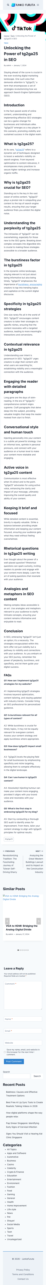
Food (9, 1190)
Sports (10, 1228)
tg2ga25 (20, 149)
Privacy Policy (23, 1270)
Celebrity (11, 1168)
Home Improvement (16, 1205)
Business (11, 1160)
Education (12, 1175)
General (11, 1198)
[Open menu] (38, 5)
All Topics (12, 1149)
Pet (8, 1217)
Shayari (10, 1220)
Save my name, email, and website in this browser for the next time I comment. (23, 1052)
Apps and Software (16, 1153)
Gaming (11, 1194)
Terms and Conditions (23, 1274)
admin (8, 65)
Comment (10, 984)
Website (9, 1043)
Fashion (11, 1187)
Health (10, 1202)
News (10, 1213)
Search (6, 1072)
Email (8, 1031)
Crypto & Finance (15, 1172)
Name (9, 1019)
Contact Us (23, 1279)
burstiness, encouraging (30, 284)
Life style (11, 1209)
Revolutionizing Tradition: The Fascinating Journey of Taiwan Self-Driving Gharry (10, 861)
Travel (10, 1235)
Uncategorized (14, 1239)
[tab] (18, 950)
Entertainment (14, 1179)
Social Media (13, 1224)
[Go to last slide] (7, 921)
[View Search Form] (8, 5)
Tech (6, 43)
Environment (13, 1183)
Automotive (12, 1157)
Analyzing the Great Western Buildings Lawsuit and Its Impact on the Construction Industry (34, 861)
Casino (10, 1164)
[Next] (38, 921)
